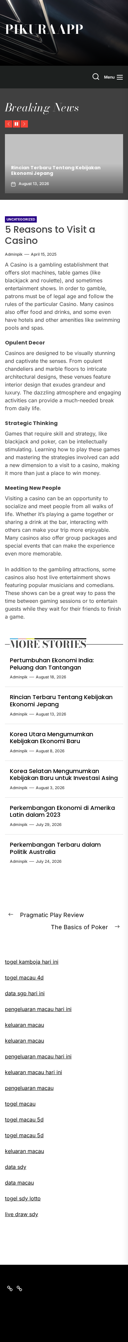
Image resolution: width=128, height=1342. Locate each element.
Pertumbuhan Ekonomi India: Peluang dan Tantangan (52, 663)
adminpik (14, 254)
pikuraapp (44, 29)
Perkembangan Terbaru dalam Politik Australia (55, 848)
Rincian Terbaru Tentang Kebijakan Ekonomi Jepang (54, 170)
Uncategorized (21, 219)
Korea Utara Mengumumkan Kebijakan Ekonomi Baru (51, 737)
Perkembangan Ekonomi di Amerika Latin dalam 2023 (62, 811)
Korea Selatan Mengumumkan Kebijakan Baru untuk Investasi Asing (64, 774)
